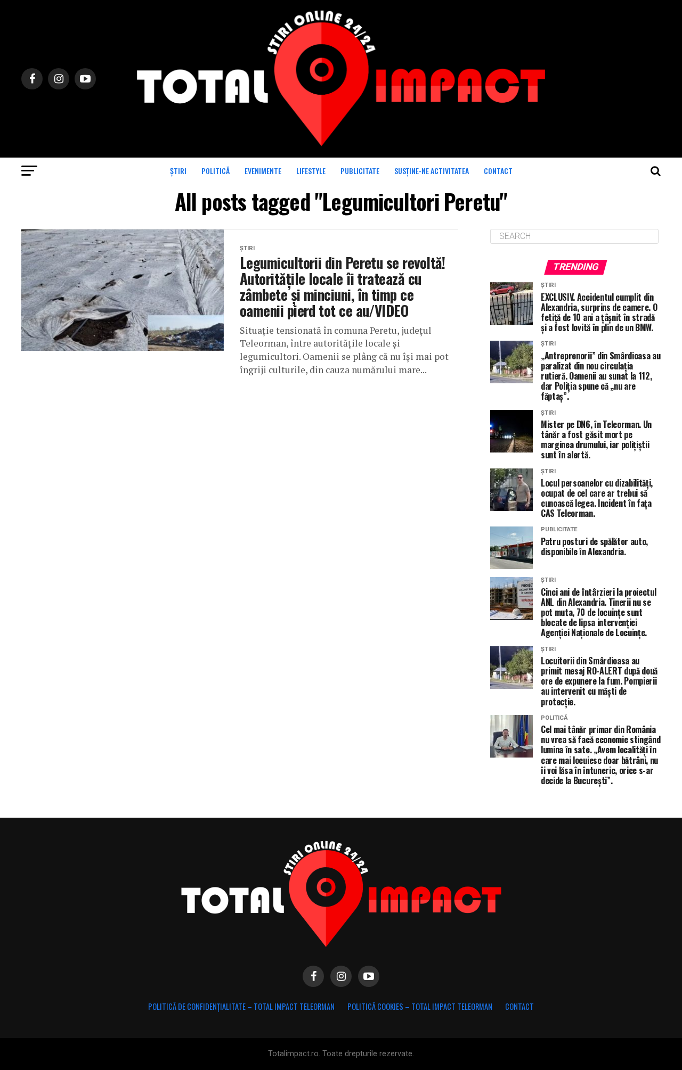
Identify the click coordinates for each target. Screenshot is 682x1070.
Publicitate (359, 170)
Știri (178, 170)
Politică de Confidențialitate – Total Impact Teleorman (241, 1006)
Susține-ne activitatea (431, 170)
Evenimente (263, 170)
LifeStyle (311, 170)
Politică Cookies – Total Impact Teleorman (419, 1006)
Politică (215, 170)
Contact (498, 170)
